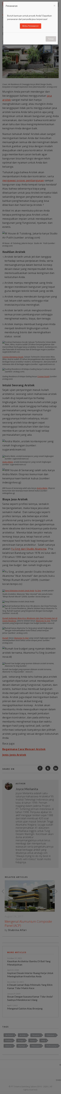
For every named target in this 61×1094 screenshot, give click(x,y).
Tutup (51, 38)
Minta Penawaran (30, 26)
